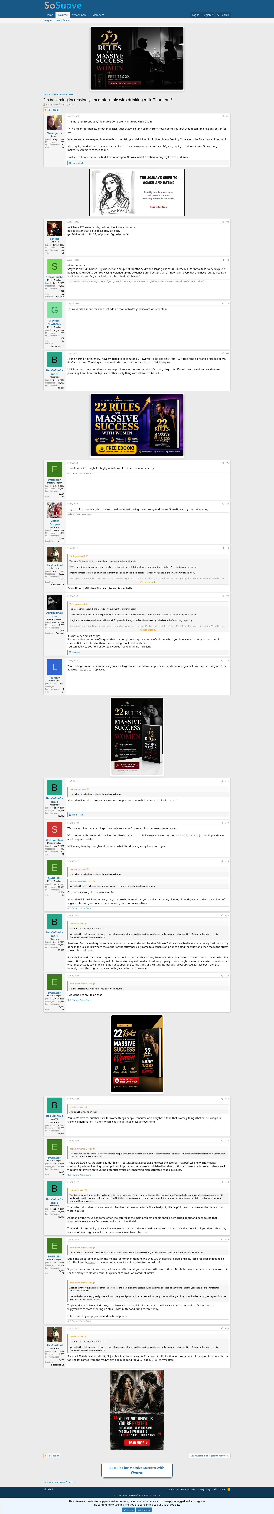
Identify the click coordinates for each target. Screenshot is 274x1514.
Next (55, 109)
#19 (227, 1239)
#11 (227, 781)
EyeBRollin (54, 480)
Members (98, 15)
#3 (227, 260)
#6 (227, 462)
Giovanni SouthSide (54, 322)
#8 (227, 548)
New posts (48, 20)
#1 (227, 116)
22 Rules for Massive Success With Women (137, 1470)
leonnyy (55, 677)
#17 (227, 1140)
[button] (88, 15)
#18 (227, 1182)
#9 (227, 595)
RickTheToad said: (77, 789)
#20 (227, 1328)
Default (49, 1489)
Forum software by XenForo (137, 1495)
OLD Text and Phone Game (79, 473)
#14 (227, 915)
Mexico (61, 541)
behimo (54, 239)
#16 (227, 1098)
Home (49, 15)
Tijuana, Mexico (57, 346)
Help (215, 1489)
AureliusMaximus (54, 614)
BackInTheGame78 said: (80, 881)
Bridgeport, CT (57, 584)
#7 (227, 503)
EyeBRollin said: (76, 923)
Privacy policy (204, 1489)
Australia (60, 296)
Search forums (63, 20)
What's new (79, 15)
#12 (227, 823)
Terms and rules (187, 1489)
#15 (227, 975)
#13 (227, 861)
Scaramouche (54, 277)
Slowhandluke (55, 840)
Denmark (60, 633)
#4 (227, 303)
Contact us (173, 1489)
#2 (227, 221)
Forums (63, 15)
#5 (227, 353)
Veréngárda (51, 104)
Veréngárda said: (77, 556)
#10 (227, 660)
